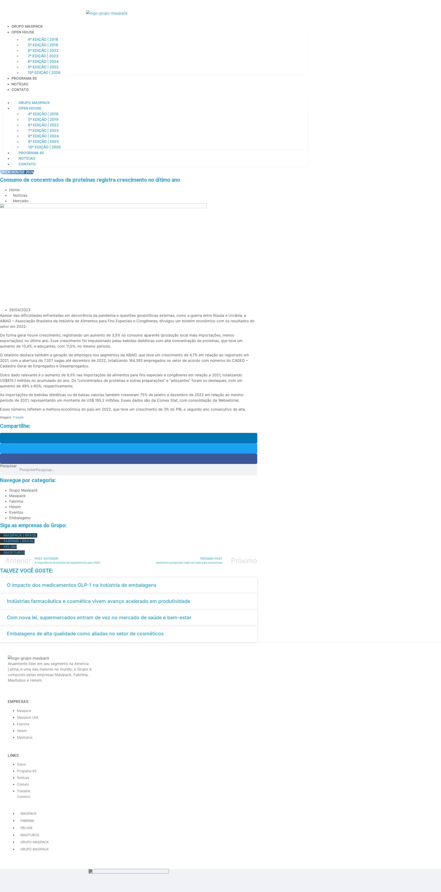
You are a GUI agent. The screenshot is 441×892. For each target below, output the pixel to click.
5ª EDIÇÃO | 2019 (43, 45)
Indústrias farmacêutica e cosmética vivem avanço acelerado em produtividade (99, 601)
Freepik (18, 417)
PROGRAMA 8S (24, 78)
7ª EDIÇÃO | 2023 (43, 56)
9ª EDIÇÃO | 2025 (43, 67)
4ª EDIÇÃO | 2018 (43, 39)
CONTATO (20, 89)
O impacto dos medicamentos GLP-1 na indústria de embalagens (81, 585)
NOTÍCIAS (19, 84)
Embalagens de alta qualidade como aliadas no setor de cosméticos (85, 633)
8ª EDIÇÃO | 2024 (43, 61)
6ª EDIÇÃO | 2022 (43, 50)
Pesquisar (8, 466)
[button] (155, 95)
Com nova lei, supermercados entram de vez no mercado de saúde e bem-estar (99, 617)
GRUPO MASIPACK (27, 26)
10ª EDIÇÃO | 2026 (44, 72)
